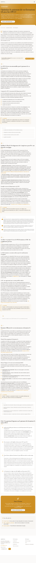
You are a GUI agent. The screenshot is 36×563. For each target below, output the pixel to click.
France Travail (6, 521)
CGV (26, 542)
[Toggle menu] (34, 2)
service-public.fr (7, 525)
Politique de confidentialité (29, 544)
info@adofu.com (16, 276)
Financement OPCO (16, 542)
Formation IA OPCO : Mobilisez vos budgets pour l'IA (20, 204)
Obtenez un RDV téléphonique (7, 21)
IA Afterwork (15, 544)
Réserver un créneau (29, 58)
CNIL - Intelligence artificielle (9, 522)
